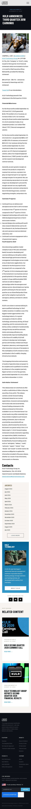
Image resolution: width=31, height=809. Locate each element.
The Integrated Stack (7, 743)
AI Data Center (22, 746)
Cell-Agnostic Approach (8, 746)
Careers (21, 766)
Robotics (21, 751)
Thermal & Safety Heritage (8, 748)
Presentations (9, 639)
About (20, 759)
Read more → (8, 651)
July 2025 (7, 530)
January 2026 (8, 511)
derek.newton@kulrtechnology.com (13, 476)
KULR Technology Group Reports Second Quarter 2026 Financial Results (15, 694)
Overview (4, 741)
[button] (11, 599)
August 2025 (8, 527)
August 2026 (8, 489)
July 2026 (7, 492)
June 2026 (8, 495)
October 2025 (9, 520)
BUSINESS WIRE (19, 56)
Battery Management (7, 766)
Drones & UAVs (23, 743)
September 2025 (10, 523)
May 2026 (8, 498)
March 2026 (8, 504)
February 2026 (9, 508)
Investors (21, 761)
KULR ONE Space (6, 759)
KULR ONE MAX (5, 764)
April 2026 (8, 501)
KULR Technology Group (9, 58)
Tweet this (5, 90)
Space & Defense (23, 741)
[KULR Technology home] (4, 3)
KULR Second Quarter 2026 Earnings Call (14, 646)
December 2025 (9, 514)
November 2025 (9, 517)
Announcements (15, 9)
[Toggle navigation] (28, 3)
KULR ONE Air (5, 761)
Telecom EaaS (22, 748)
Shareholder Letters (24, 764)
